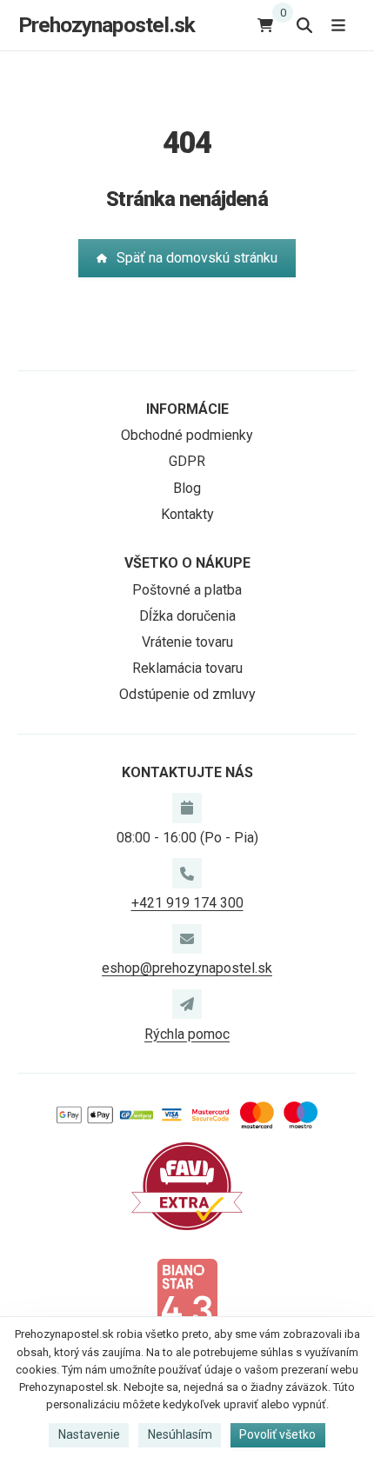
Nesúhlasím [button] (180, 1434)
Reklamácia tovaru (187, 668)
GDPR (187, 461)
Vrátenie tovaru (187, 642)
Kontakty (187, 514)
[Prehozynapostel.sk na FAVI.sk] (187, 1185)
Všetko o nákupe (187, 563)
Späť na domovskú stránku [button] (197, 257)
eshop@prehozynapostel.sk (187, 968)
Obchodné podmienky (187, 435)
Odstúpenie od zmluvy (187, 694)
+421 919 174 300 (187, 903)
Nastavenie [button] (89, 1434)
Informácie (187, 409)
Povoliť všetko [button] (277, 1434)
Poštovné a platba (187, 590)
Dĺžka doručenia (187, 616)
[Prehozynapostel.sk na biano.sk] (187, 1300)
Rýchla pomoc (187, 1034)
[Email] (187, 939)
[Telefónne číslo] (187, 873)
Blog (187, 488)
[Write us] (187, 1004)
